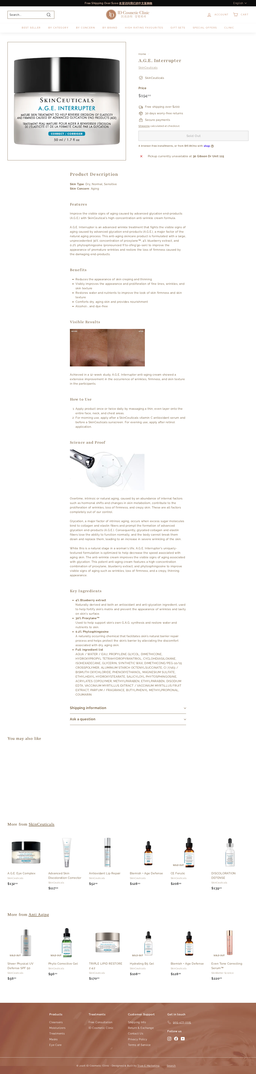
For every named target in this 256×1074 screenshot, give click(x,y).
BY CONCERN (85, 27)
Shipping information (88, 708)
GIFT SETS (178, 27)
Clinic (229, 27)
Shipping (144, 126)
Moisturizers (57, 1027)
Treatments (57, 1033)
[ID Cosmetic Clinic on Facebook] (176, 1038)
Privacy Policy (137, 1039)
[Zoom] (67, 101)
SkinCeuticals (148, 67)
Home (142, 54)
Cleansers (56, 1022)
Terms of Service (139, 1044)
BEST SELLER (31, 27)
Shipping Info (137, 1022)
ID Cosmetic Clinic (101, 1027)
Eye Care (55, 1044)
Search (171, 1065)
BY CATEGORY (58, 27)
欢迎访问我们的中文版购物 (135, 3)
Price (142, 88)
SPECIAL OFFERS (205, 27)
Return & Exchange (141, 1027)
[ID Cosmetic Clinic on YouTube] (183, 1038)
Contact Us (135, 1033)
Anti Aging (38, 914)
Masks (53, 1039)
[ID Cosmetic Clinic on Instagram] (169, 1038)
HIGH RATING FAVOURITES (144, 27)
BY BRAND (110, 27)
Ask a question (83, 719)
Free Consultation (100, 1022)
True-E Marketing (148, 1065)
